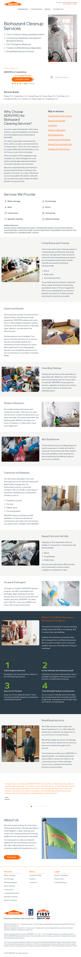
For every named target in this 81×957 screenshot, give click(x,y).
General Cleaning (10, 900)
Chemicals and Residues (59, 139)
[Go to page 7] (45, 806)
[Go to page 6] (43, 806)
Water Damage (9, 875)
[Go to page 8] (47, 806)
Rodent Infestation (57, 130)
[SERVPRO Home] (13, 3)
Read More (11, 857)
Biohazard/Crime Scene (26, 228)
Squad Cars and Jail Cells (60, 144)
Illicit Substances (55, 135)
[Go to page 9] (50, 806)
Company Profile (35, 875)
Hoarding (52, 125)
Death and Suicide (56, 120)
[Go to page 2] (34, 806)
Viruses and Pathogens (59, 149)
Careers (32, 879)
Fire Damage (9, 879)
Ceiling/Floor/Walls (25, 230)
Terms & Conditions (61, 875)
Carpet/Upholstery (11, 230)
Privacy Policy (59, 879)
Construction (8, 889)
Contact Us (58, 9)
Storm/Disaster (9, 886)
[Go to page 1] (31, 806)
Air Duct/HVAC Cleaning (64, 228)
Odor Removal (66, 230)
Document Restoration (41, 230)
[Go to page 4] (38, 806)
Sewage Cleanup (10, 228)
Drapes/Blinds (55, 230)
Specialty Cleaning (10, 897)
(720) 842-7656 (70, 4)
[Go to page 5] (40, 806)
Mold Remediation (10, 882)
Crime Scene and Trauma (60, 116)
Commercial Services (11, 893)
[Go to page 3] (36, 806)
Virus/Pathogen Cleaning (45, 228)
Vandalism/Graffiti (24, 232)
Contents (35, 232)
